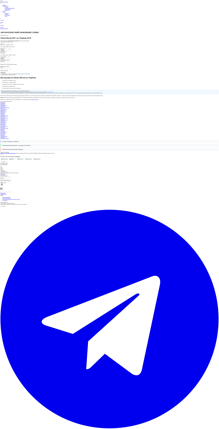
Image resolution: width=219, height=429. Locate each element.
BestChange (4, 159)
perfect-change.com (34, 99)
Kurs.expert (37, 159)
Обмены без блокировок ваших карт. (8, 153)
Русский (2, 20)
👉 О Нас (3, 161)
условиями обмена (15, 73)
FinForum (20, 159)
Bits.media (28, 159)
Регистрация (2, 193)
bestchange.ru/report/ (49, 91)
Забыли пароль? (3, 194)
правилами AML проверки (25, 73)
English (1, 22)
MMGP (11, 159)
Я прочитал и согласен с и (16, 73)
